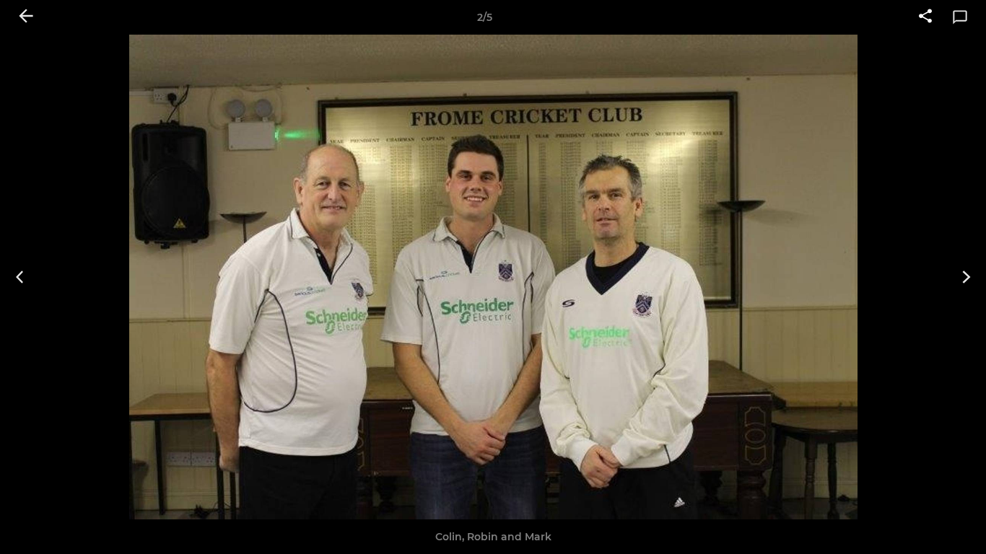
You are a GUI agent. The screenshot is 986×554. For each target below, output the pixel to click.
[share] (925, 17)
